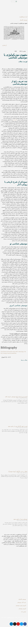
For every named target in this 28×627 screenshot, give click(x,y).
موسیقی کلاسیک (23, 20)
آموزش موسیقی (22, 608)
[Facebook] (25, 624)
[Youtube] (18, 624)
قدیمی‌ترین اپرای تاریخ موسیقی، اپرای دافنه (16, 396)
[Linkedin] (11, 624)
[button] (14, 64)
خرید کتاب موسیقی (21, 602)
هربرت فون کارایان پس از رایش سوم (17, 426)
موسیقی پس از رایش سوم (20, 519)
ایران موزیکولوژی (23, 16)
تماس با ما (23, 611)
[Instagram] (14, 624)
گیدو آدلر (15, 119)
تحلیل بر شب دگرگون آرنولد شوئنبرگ (17, 471)
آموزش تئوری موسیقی (21, 605)
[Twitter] (21, 624)
